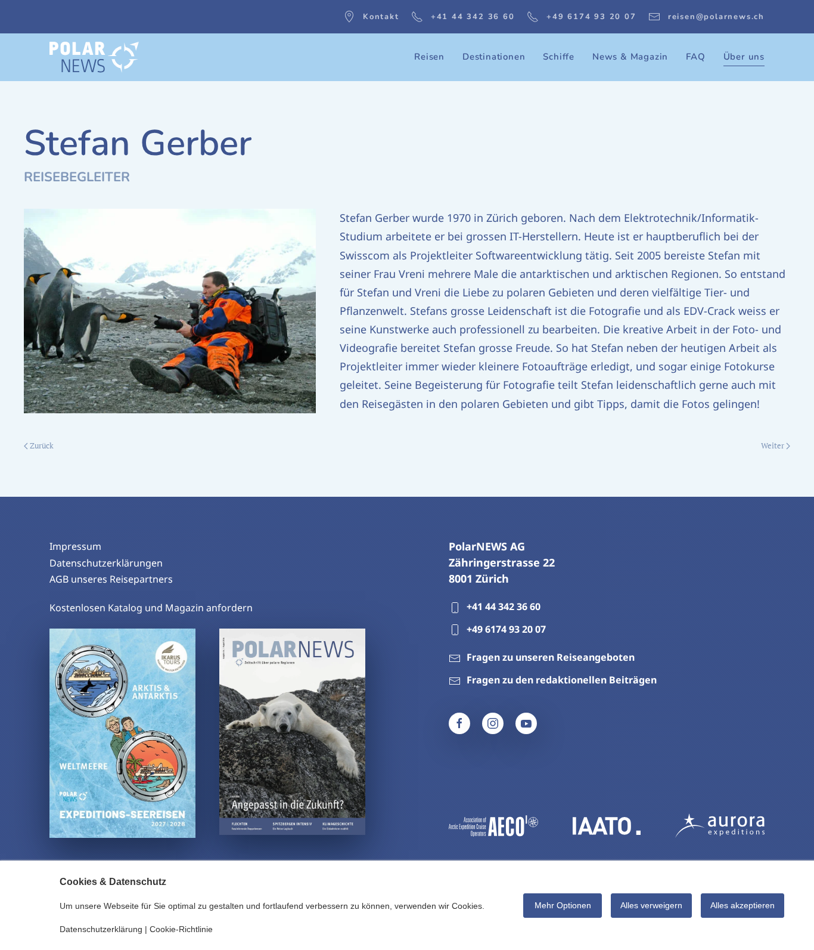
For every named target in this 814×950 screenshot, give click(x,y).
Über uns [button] (744, 57)
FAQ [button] (695, 57)
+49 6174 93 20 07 (591, 16)
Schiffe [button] (558, 57)
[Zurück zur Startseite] (94, 57)
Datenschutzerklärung (101, 929)
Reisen (429, 57)
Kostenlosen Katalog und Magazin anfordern (151, 607)
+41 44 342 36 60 (473, 16)
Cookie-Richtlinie (181, 929)
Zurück (42, 445)
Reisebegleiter (77, 177)
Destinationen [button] (493, 57)
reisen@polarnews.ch (716, 16)
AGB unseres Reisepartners (111, 579)
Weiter (772, 445)
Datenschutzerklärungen (106, 563)
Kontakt (381, 16)
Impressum (75, 546)
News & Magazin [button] (630, 57)
